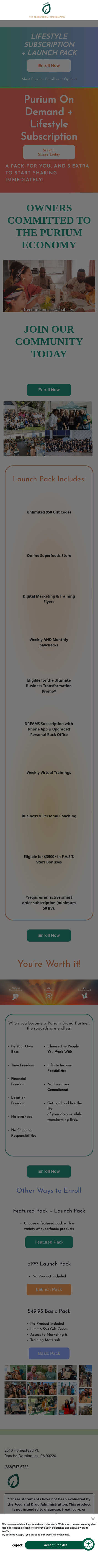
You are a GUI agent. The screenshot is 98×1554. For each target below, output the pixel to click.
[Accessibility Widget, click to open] (88, 1544)
